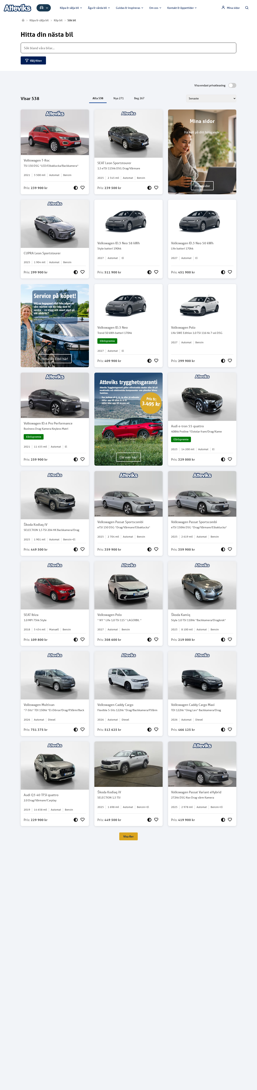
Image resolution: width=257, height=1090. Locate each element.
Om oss (153, 8)
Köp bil (58, 20)
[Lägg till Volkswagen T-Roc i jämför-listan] (75, 188)
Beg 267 (139, 98)
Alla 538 (98, 98)
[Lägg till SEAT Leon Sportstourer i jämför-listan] (149, 188)
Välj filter (36, 60)
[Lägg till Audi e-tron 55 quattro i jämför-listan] (223, 459)
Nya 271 (118, 98)
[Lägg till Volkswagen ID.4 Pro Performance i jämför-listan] (75, 459)
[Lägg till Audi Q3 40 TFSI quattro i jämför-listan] (75, 820)
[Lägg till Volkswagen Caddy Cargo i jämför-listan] (149, 729)
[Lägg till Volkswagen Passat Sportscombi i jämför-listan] (149, 549)
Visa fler (128, 836)
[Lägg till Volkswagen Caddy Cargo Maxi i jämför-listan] (223, 729)
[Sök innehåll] (247, 8)
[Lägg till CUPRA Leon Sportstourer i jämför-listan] (75, 272)
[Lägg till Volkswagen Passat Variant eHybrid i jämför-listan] (223, 820)
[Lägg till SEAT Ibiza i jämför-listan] (75, 639)
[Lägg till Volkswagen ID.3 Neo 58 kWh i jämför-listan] (149, 272)
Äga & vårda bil (97, 8)
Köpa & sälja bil (69, 8)
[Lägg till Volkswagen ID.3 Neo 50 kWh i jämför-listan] (223, 272)
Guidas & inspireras (128, 8)
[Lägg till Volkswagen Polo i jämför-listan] (223, 361)
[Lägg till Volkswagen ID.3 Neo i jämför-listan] (149, 361)
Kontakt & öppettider (180, 8)
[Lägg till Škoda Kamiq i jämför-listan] (223, 639)
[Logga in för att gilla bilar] (82, 188)
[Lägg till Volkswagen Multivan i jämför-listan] (75, 729)
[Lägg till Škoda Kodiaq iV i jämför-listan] (75, 549)
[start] (23, 20)
